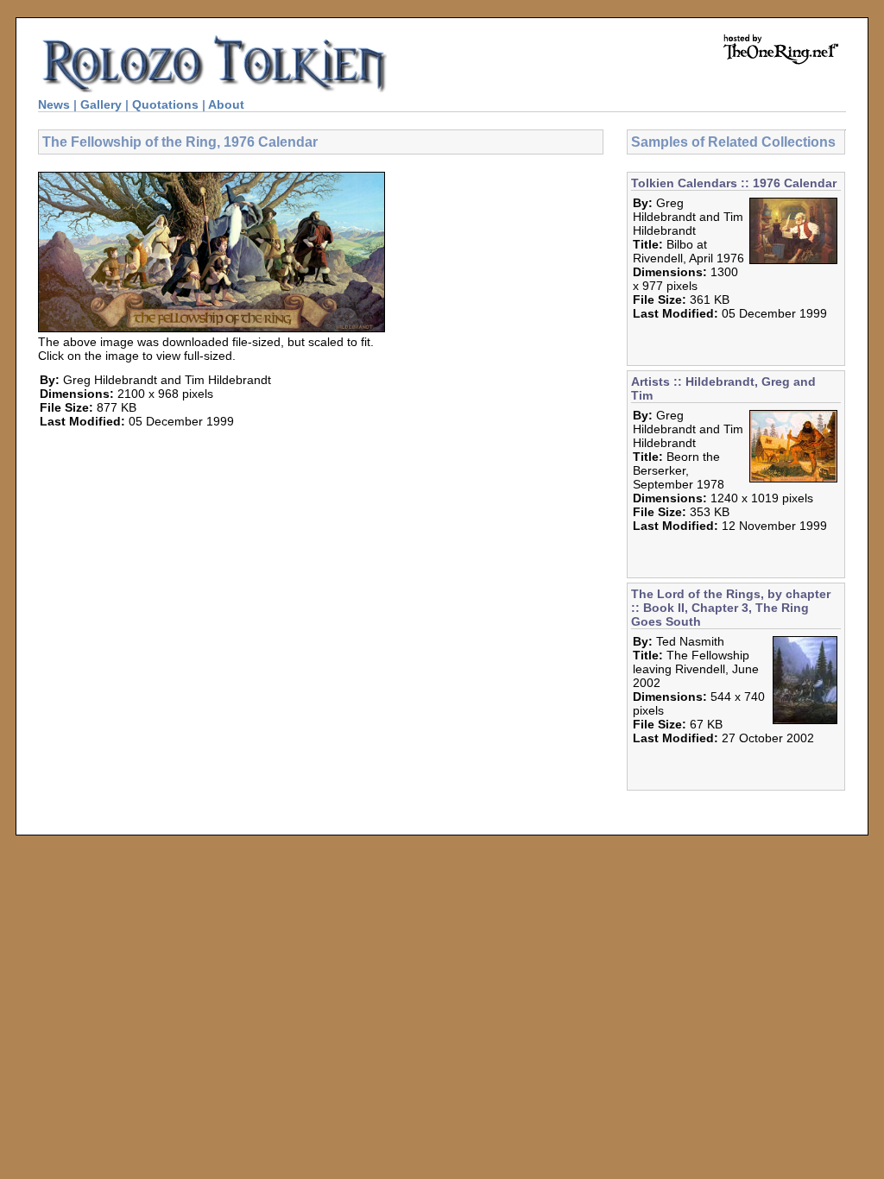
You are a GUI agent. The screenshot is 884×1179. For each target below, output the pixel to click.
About (226, 104)
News (54, 104)
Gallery (101, 104)
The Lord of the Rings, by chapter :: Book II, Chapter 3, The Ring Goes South (730, 607)
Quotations (165, 104)
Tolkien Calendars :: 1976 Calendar (734, 183)
